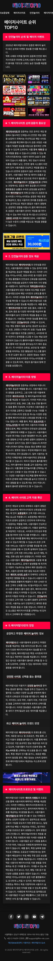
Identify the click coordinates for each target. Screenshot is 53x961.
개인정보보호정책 (14, 943)
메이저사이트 (19, 13)
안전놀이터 (35, 13)
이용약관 (26, 943)
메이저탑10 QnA (38, 943)
